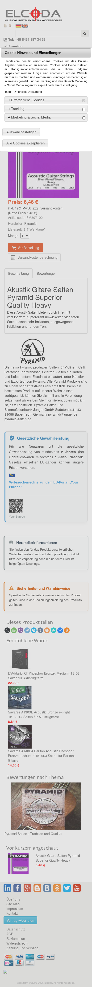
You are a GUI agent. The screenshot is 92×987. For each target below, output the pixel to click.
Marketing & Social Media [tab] (30, 117)
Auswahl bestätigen (21, 132)
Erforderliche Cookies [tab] (27, 100)
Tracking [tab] (17, 109)
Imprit (8, 92)
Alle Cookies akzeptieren (25, 143)
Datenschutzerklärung (28, 92)
